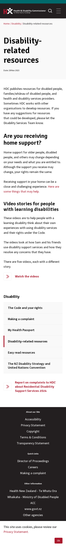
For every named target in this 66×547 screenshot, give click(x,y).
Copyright (33, 431)
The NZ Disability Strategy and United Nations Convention (29, 366)
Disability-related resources (27, 341)
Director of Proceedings (33, 461)
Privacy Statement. (16, 532)
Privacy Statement (33, 425)
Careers (33, 467)
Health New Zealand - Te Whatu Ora (33, 491)
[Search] (50, 11)
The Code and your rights (25, 308)
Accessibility (33, 419)
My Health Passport (21, 330)
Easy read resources (21, 352)
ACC (33, 503)
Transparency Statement (33, 443)
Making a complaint (21, 319)
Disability (12, 296)
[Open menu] (58, 11)
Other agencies (33, 515)
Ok (58, 540)
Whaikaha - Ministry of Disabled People (33, 497)
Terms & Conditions (33, 437)
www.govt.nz (33, 509)
